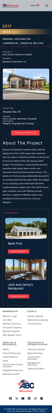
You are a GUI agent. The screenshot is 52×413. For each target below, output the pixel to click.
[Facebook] (10, 398)
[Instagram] (35, 398)
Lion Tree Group (14, 411)
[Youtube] (23, 398)
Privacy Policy (39, 411)
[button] (46, 5)
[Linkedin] (29, 398)
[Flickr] (41, 398)
